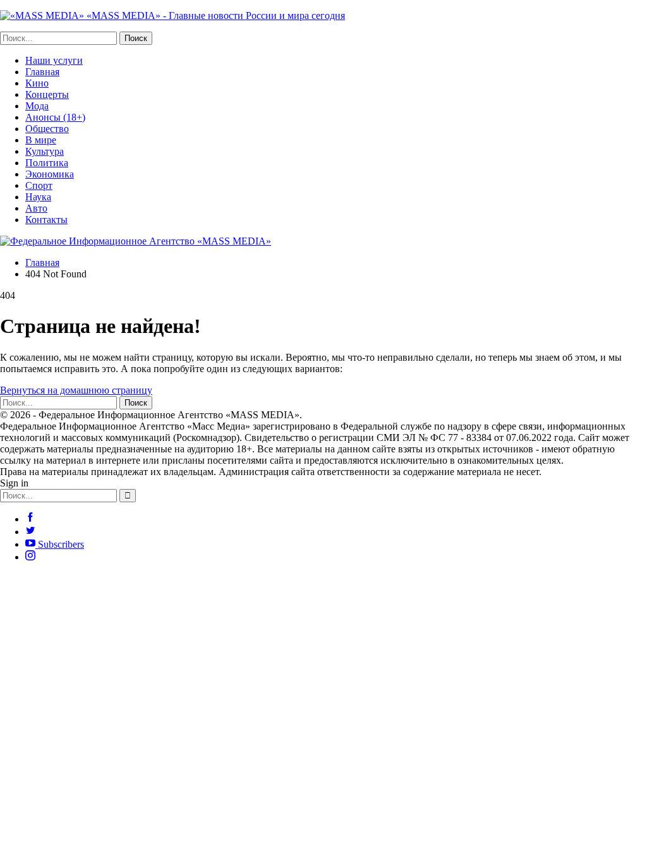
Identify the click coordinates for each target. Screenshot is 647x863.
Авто (36, 208)
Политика (46, 162)
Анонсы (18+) (55, 117)
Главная (42, 71)
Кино (37, 83)
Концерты (47, 94)
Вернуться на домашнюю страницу (76, 390)
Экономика (49, 174)
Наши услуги (54, 60)
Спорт (38, 185)
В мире (40, 140)
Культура (44, 151)
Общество (47, 128)
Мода (37, 105)
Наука (38, 196)
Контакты (46, 219)
